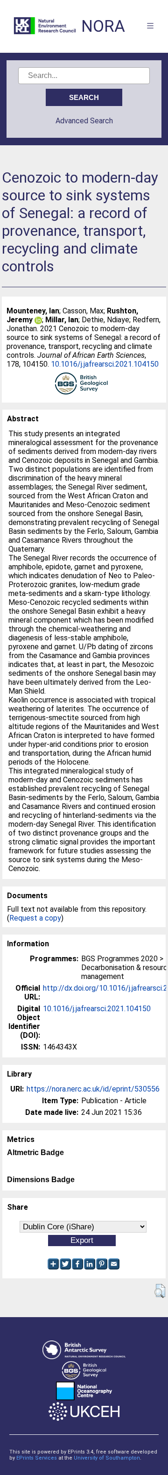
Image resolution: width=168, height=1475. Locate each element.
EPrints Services (36, 1458)
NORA (103, 26)
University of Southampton (107, 1458)
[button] (159, 1291)
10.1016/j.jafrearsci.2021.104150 (105, 364)
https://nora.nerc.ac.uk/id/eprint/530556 (93, 1089)
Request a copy (35, 918)
